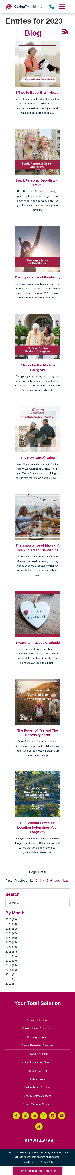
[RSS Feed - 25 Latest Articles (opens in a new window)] (65, 31)
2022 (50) (11, 937)
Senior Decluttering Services (37, 1062)
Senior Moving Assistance (37, 1028)
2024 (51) (11, 928)
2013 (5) (10, 979)
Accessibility (27, 1162)
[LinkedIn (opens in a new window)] (34, 1115)
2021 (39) (11, 942)
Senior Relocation (37, 1020)
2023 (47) (11, 933)
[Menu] (62, 6)
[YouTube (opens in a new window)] (61, 1115)
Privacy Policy (47, 1162)
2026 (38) (11, 919)
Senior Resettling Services (37, 1045)
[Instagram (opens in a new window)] (43, 1115)
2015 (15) (11, 969)
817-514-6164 (39, 1141)
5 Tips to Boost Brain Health (38, 92)
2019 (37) (11, 951)
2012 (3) (10, 983)
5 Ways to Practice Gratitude (37, 642)
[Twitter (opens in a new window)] (25, 1115)
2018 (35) (11, 956)
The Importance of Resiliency (37, 277)
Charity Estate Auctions (38, 1095)
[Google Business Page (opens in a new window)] (52, 1115)
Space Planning (37, 1070)
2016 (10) (11, 965)
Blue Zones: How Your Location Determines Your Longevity (37, 827)
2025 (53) (11, 923)
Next (57, 880)
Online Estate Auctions (37, 1087)
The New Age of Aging (37, 457)
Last (66, 880)
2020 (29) (11, 946)
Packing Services (37, 1037)
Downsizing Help (37, 1053)
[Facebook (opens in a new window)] (16, 1115)
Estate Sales (37, 1079)
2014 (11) (11, 974)
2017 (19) (11, 960)
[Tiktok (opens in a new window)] (39, 1126)
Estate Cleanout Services (37, 1104)
